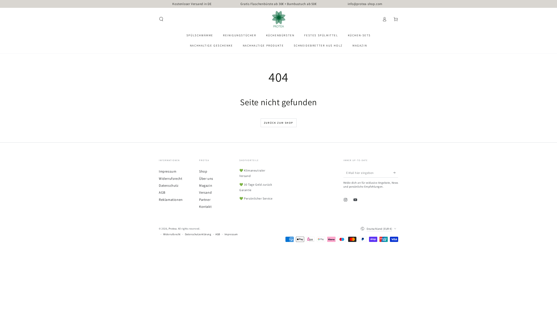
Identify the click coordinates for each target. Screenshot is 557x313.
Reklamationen (171, 199)
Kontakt (205, 206)
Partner (204, 199)
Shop (203, 171)
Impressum (167, 171)
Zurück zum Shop (278, 122)
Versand (205, 192)
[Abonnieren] (395, 172)
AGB (162, 192)
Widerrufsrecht (170, 178)
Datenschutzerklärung (198, 234)
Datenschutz (169, 185)
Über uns (206, 178)
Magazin (205, 185)
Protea (173, 228)
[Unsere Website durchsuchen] (161, 19)
